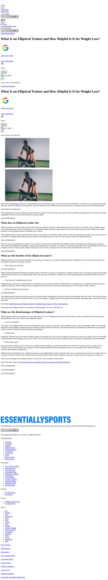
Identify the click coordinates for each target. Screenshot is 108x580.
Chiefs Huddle (10, 478)
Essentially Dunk (10, 472)
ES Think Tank (10, 492)
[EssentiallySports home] (36, 422)
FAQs (7, 455)
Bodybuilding (10, 34)
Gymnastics (9, 532)
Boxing (7, 513)
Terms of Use (9, 459)
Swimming (8, 539)
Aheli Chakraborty (7, 61)
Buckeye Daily (10, 485)
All (6, 511)
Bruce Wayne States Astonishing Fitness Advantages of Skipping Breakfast (45, 362)
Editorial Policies (10, 449)
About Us (8, 442)
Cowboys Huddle (11, 480)
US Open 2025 (10, 503)
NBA (7, 518)
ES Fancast (9, 494)
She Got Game (10, 470)
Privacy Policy (10, 457)
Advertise (8, 444)
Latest (3, 5)
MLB (7, 535)
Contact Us (9, 453)
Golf (6, 515)
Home (3, 34)
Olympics (8, 534)
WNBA (7, 526)
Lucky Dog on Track (12, 466)
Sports (5, 24)
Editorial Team (10, 448)
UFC (6, 524)
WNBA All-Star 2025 (12, 502)
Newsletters (5, 10)
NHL (7, 541)
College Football (10, 528)
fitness (17, 204)
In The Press (9, 451)
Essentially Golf (10, 468)
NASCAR (8, 516)
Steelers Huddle (10, 481)
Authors (7, 446)
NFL (6, 520)
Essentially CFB (10, 483)
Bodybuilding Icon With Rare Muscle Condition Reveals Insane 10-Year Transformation (38, 304)
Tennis (7, 522)
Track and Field (10, 530)
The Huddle (9, 476)
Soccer (7, 537)
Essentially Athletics (11, 474)
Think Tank (5, 12)
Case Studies (7, 28)
